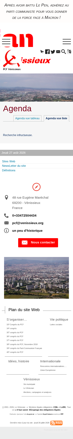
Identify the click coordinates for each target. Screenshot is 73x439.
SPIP (61, 414)
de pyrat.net (30, 414)
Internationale (50, 361)
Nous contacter (43, 242)
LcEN (63, 407)
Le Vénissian (28, 388)
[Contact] (58, 52)
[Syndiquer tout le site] (56, 423)
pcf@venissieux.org (27, 223)
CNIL (56, 407)
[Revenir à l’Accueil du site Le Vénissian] (11, 60)
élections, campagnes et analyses (37, 392)
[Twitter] (53, 52)
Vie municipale (29, 384)
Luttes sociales (56, 324)
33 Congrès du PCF (15, 324)
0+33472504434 (24, 215)
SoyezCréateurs (48, 414)
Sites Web (8, 161)
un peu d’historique (27, 230)
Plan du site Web (24, 309)
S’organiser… (17, 319)
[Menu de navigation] (6, 41)
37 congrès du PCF (15, 340)
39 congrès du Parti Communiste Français (24, 348)
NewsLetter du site (14, 165)
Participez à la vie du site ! (56, 430)
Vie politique (59, 319)
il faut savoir (22, 410)
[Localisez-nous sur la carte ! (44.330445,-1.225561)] (36, 186)
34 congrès (12, 328)
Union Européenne (48, 370)
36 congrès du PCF (15, 336)
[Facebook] (47, 52)
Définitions (8, 170)
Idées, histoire (18, 361)
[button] (42, 52)
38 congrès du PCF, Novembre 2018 (22, 344)
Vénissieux (31, 379)
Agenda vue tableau (27, 118)
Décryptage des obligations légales (44, 410)
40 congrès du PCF (15, 352)
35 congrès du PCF (15, 332)
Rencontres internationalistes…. (53, 366)
